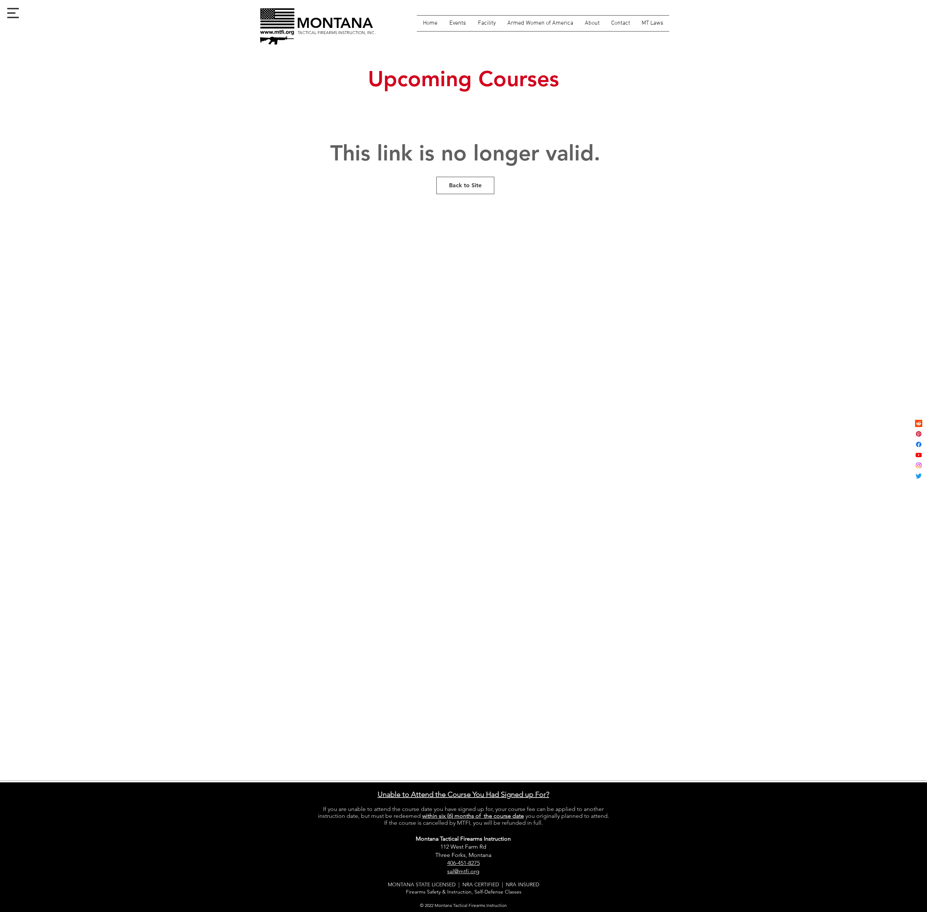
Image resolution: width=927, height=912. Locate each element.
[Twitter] (918, 476)
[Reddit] (918, 423)
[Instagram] (918, 465)
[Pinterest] (918, 434)
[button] (13, 13)
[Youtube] (918, 455)
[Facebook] (918, 444)
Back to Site (465, 185)
